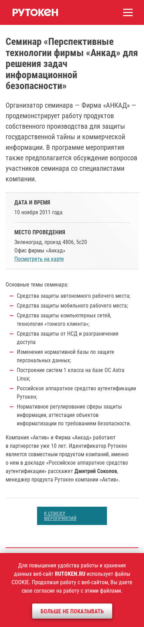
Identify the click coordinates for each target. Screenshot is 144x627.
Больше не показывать (72, 611)
